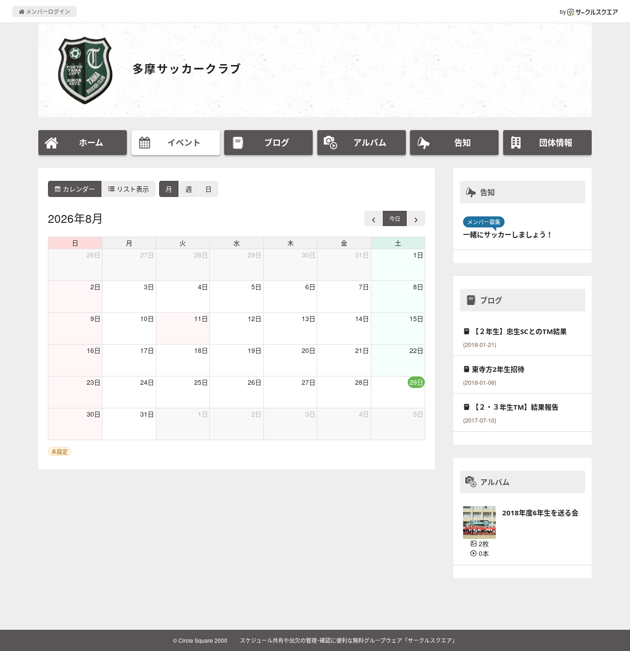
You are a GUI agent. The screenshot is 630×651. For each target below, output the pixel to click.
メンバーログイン (47, 11)
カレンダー (78, 188)
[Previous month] (373, 218)
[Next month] (416, 218)
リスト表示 (132, 188)
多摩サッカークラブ (187, 68)
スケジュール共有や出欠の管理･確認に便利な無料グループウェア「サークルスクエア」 (349, 640)
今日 (394, 218)
